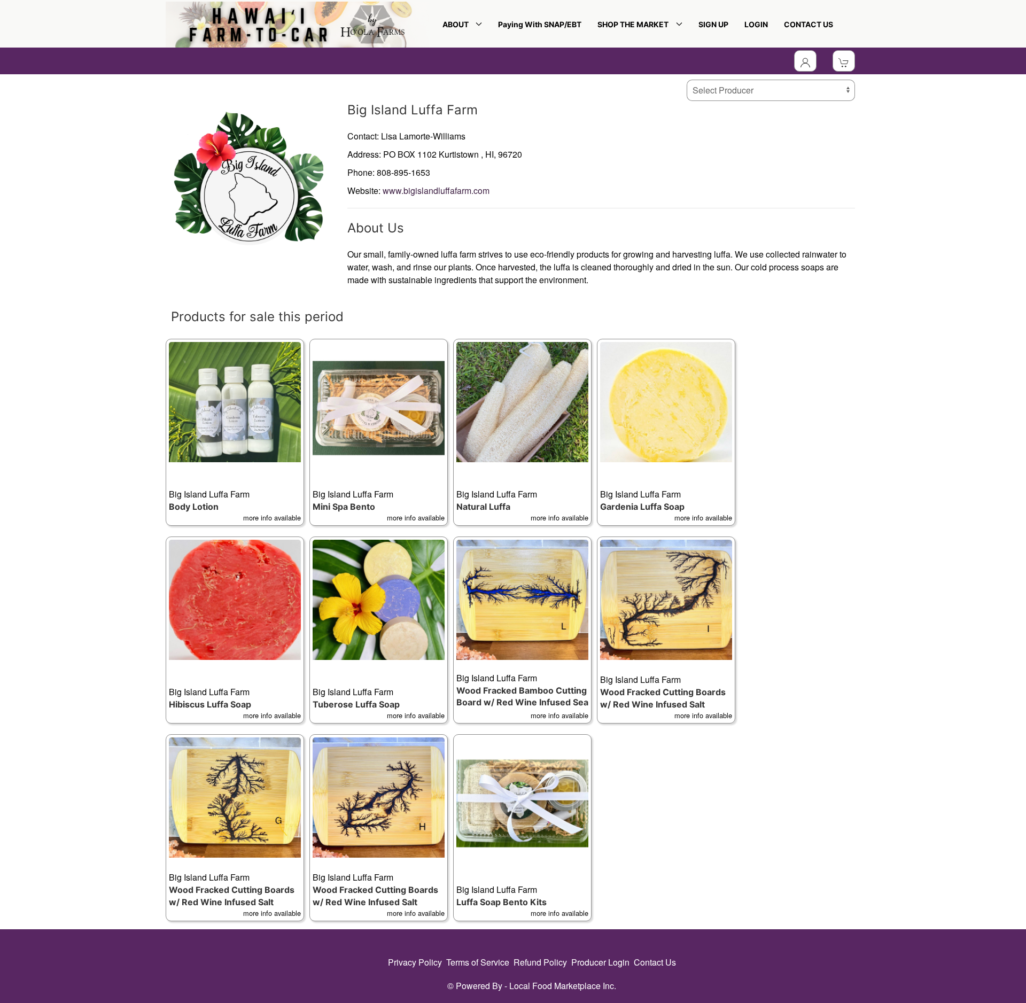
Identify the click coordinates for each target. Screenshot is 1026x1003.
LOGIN (756, 24)
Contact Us (655, 962)
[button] (235, 432)
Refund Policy (540, 962)
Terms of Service (477, 962)
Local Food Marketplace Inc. (562, 985)
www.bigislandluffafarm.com (436, 190)
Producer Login (600, 962)
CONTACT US (808, 24)
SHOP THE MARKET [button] (634, 24)
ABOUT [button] (457, 24)
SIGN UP (713, 24)
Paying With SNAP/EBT (539, 24)
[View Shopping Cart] (844, 61)
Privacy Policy (415, 962)
